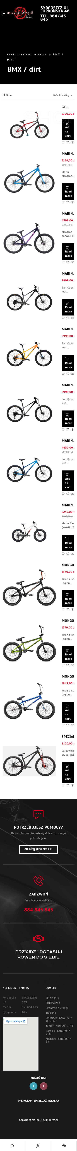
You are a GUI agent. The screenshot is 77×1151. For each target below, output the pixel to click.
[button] (38, 849)
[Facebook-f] (33, 1086)
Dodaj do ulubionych (63, 142)
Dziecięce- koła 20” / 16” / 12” (59, 1019)
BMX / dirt (52, 998)
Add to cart (68, 483)
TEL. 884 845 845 (53, 17)
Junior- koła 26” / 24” (60, 1026)
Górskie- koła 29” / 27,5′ (58, 1032)
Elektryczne (53, 1003)
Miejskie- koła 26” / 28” (58, 1040)
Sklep (42, 55)
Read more (68, 194)
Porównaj (67, 142)
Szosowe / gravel (57, 1008)
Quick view (72, 142)
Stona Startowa (19, 55)
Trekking (51, 1013)
